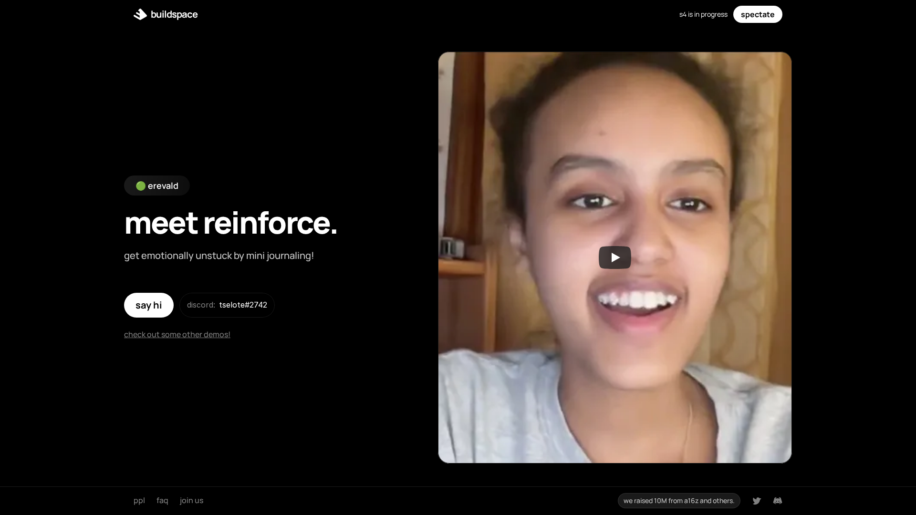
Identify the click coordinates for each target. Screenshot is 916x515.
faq (162, 500)
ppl (139, 500)
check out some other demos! (177, 334)
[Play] (615, 257)
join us (191, 500)
